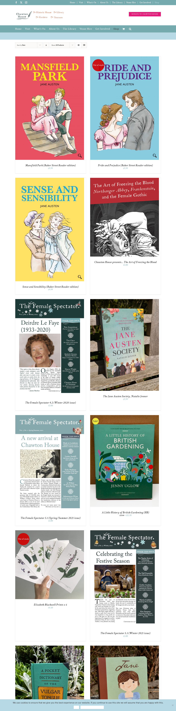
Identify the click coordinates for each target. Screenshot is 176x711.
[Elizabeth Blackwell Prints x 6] (49, 531)
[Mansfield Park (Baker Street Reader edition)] (49, 57)
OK (76, 707)
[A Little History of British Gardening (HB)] (124, 416)
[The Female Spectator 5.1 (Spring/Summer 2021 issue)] (49, 416)
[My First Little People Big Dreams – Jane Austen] (124, 646)
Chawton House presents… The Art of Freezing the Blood (125, 262)
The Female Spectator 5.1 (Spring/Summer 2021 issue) (51, 518)
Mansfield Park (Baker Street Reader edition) (50, 165)
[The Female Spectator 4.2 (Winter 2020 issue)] (49, 300)
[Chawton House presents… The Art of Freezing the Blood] (124, 179)
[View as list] (84, 45)
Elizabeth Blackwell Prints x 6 (50, 605)
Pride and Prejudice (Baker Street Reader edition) (125, 165)
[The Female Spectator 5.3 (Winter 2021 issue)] (124, 531)
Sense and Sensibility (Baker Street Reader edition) (51, 287)
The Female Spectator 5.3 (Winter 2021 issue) (125, 633)
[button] (130, 28)
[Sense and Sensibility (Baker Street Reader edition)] (49, 179)
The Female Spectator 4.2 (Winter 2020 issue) (50, 402)
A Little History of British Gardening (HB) (125, 512)
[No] (172, 705)
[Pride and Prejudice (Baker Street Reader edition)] (124, 57)
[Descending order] (46, 45)
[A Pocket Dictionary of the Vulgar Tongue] (49, 646)
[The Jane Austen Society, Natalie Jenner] (124, 300)
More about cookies (92, 707)
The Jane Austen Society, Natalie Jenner (125, 396)
